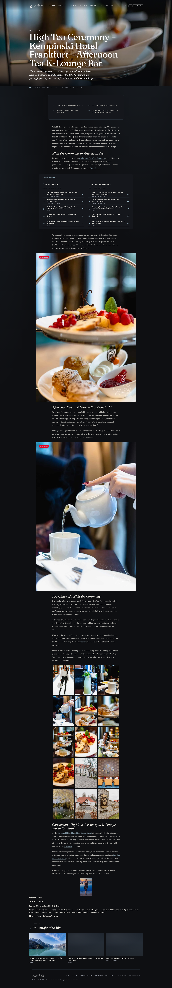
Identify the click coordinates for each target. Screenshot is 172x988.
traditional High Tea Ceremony (92, 158)
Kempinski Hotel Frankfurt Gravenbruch (75, 833)
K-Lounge (68, 846)
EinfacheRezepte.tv (134, 975)
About (113, 5)
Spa (106, 5)
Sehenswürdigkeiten (78, 5)
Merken (44, 258)
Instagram (47, 916)
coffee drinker (94, 168)
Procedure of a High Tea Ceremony (103, 105)
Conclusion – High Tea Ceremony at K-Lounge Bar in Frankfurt (103, 111)
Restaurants (96, 5)
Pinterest (54, 916)
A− (134, 5)
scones (83, 642)
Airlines (62, 5)
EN (123, 5)
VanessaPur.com (121, 975)
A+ (141, 5)
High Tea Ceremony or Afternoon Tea (68, 105)
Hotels (52, 5)
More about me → (36, 916)
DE (126, 5)
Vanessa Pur (40, 87)
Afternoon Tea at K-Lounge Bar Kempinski (66, 111)
